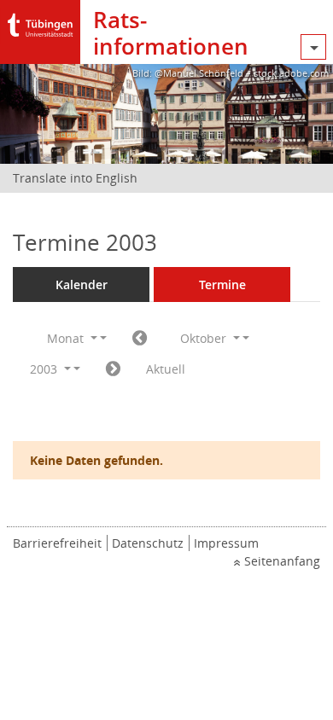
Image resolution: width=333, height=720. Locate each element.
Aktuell (165, 369)
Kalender (82, 284)
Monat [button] (67, 338)
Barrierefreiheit (57, 543)
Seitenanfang (282, 561)
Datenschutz (148, 543)
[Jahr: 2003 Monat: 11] (113, 369)
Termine (222, 284)
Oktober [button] (205, 338)
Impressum (226, 543)
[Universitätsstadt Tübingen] (40, 21)
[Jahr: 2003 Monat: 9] (140, 338)
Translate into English (75, 178)
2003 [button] (45, 369)
